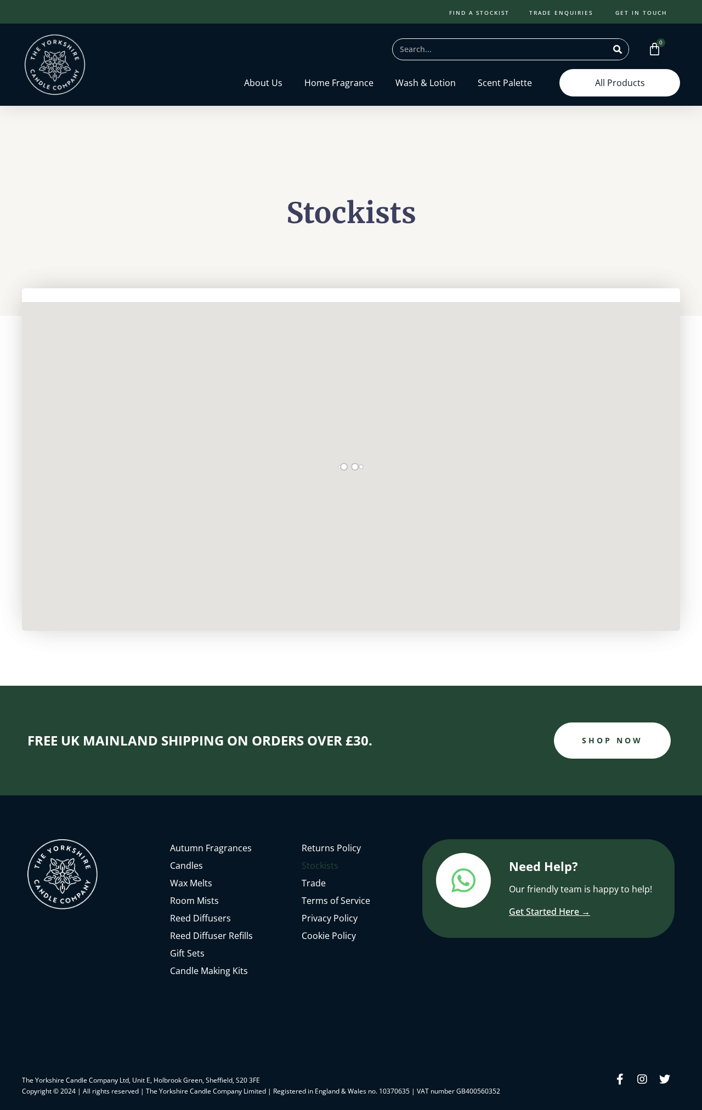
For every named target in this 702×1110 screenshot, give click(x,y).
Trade (314, 883)
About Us (263, 83)
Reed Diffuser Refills (211, 936)
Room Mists (194, 901)
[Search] (618, 49)
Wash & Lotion (425, 83)
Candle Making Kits (209, 971)
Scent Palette (505, 83)
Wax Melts (191, 883)
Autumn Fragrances (211, 848)
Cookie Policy (329, 936)
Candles (186, 865)
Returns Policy (331, 848)
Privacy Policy (330, 918)
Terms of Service (336, 901)
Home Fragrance (338, 83)
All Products (620, 83)
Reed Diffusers (200, 918)
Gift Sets (187, 953)
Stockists (320, 865)
